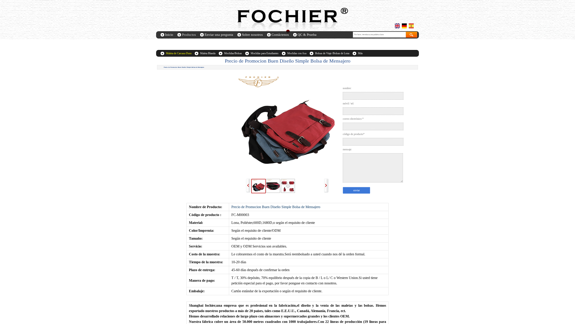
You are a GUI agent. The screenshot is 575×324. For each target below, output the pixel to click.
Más (360, 53)
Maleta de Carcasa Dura (178, 53)
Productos (189, 34)
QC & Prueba (307, 34)
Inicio (169, 34)
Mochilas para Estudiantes (265, 53)
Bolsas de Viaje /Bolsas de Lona (332, 53)
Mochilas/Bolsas (233, 53)
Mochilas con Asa (296, 53)
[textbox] (379, 35)
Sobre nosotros (252, 34)
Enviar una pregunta (219, 34)
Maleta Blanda (207, 53)
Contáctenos (280, 34)
